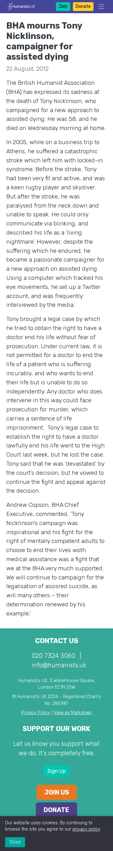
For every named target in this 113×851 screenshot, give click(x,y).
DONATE (56, 810)
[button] (99, 7)
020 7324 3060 (53, 655)
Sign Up (56, 771)
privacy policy (86, 829)
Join (63, 6)
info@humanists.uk (59, 665)
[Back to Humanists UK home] (21, 6)
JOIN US (56, 792)
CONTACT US (56, 641)
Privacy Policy (35, 712)
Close (15, 842)
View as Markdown (73, 712)
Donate (83, 6)
